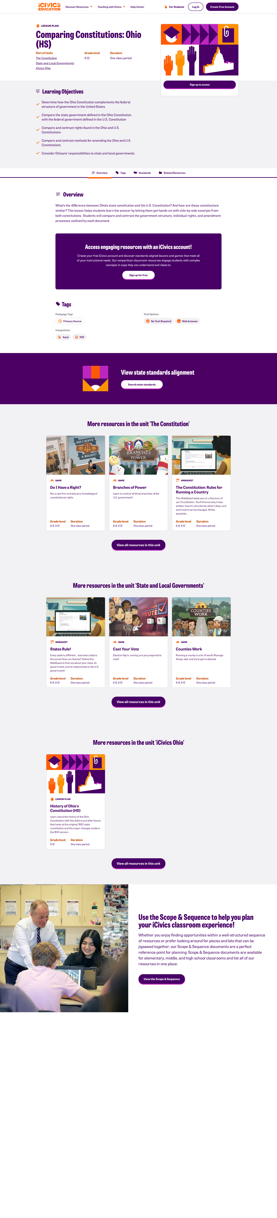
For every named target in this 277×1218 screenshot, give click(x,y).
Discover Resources (77, 6)
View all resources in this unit (138, 544)
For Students (176, 6)
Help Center (137, 6)
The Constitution (46, 58)
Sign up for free (138, 275)
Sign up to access (200, 84)
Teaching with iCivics (110, 6)
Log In (195, 6)
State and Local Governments (55, 63)
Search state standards (142, 384)
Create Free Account (222, 6)
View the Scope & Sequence (162, 979)
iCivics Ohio (43, 68)
